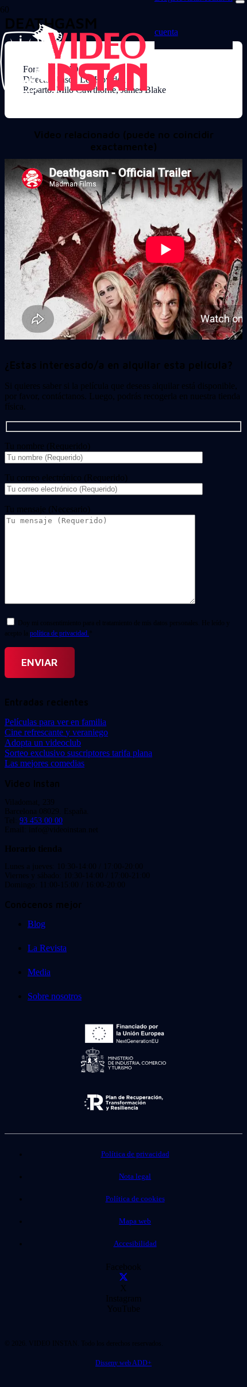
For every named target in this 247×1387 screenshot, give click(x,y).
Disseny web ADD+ (123, 1363)
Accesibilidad (135, 1244)
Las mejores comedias (44, 763)
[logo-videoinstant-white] (73, 89)
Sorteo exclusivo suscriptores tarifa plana (78, 753)
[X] (123, 1278)
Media (39, 972)
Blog (36, 924)
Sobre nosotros (55, 996)
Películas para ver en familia (55, 722)
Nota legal (135, 1176)
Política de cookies (135, 1199)
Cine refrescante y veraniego (56, 732)
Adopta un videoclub (43, 742)
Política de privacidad (135, 1154)
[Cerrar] (240, 1)
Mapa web (135, 1221)
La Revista (47, 948)
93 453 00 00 (41, 820)
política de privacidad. (59, 633)
